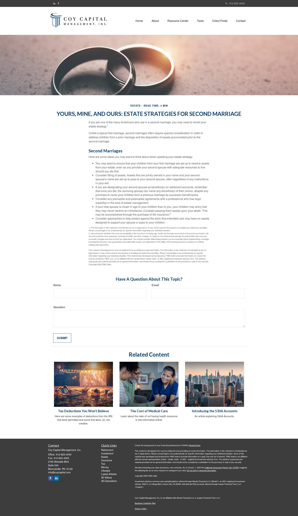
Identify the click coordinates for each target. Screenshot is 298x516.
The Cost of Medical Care (149, 411)
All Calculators (109, 481)
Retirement (107, 450)
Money (105, 467)
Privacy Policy (141, 508)
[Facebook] (58, 3)
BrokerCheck (194, 445)
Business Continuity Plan (145, 503)
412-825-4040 (237, 3)
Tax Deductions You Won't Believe (83, 411)
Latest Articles (109, 474)
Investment (107, 453)
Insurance (106, 460)
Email (155, 285)
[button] (155, 21)
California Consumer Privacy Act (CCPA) (222, 467)
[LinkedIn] (54, 3)
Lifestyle (105, 470)
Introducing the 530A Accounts (214, 411)
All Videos (106, 477)
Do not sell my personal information (201, 470)
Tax (103, 463)
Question (59, 307)
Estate (104, 456)
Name (57, 285)
